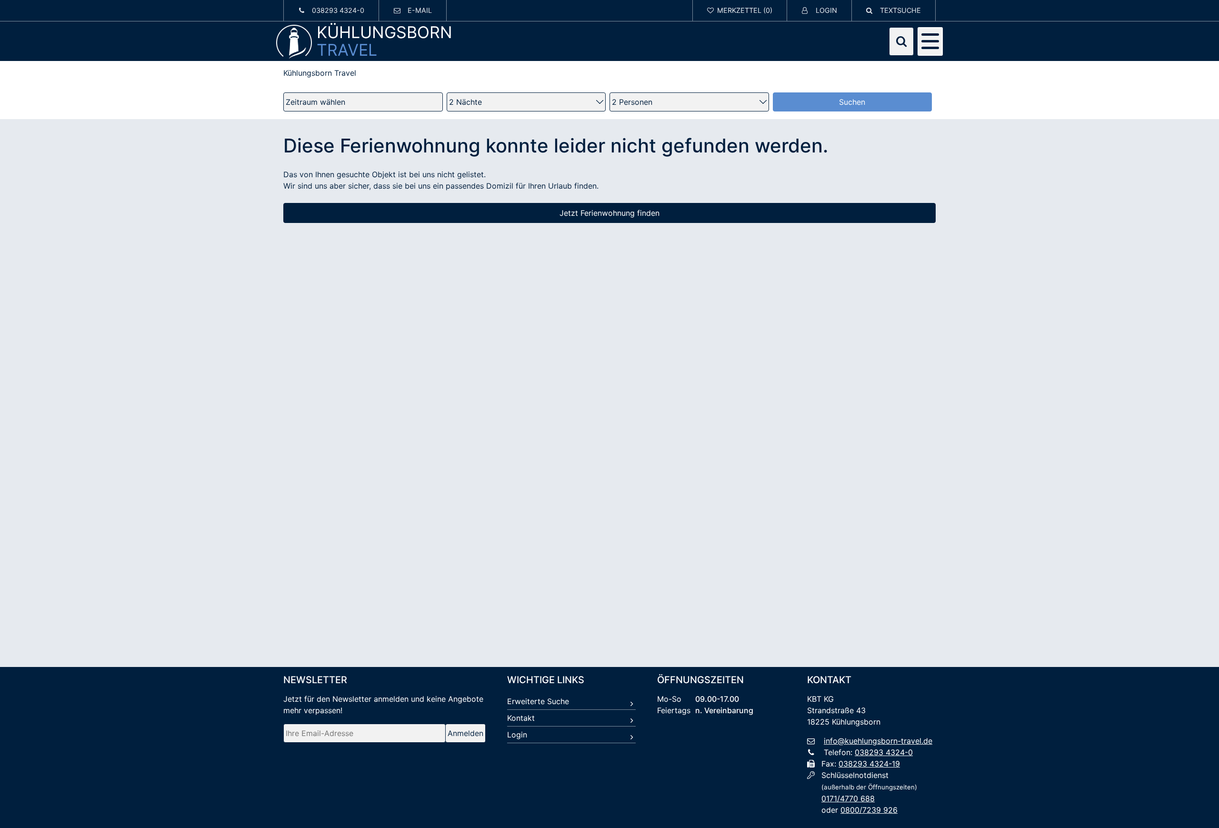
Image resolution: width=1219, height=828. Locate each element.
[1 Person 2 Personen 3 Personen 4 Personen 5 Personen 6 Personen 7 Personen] (689, 102)
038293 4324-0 (884, 752)
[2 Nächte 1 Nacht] (526, 102)
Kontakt (521, 718)
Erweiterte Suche (538, 701)
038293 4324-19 (869, 763)
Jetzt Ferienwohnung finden (609, 213)
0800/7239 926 (869, 810)
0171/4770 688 (848, 798)
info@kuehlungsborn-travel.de (878, 741)
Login (517, 734)
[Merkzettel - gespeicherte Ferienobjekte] (740, 10)
